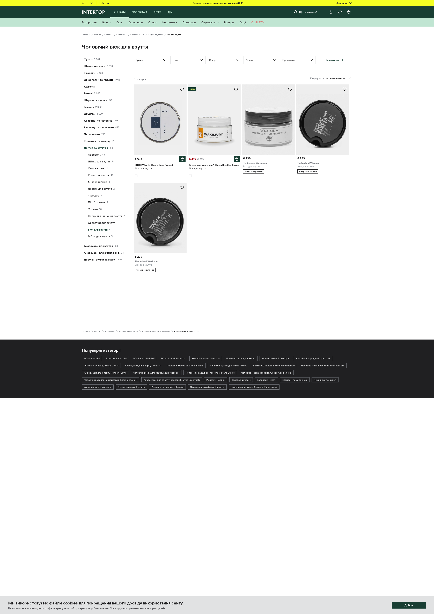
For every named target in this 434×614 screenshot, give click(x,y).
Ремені (88, 93)
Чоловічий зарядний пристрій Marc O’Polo (210, 373)
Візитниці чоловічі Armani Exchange (274, 365)
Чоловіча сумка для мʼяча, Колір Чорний (156, 373)
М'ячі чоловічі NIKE (144, 358)
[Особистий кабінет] (331, 12)
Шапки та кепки (94, 66)
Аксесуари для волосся (97, 387)
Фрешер (93, 195)
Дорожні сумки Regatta (131, 387)
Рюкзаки (89, 73)
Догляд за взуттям (154, 35)
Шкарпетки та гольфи (98, 79)
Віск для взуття (98, 229)
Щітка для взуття (99, 161)
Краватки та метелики (99, 120)
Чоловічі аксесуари (128, 331)
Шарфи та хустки (95, 100)
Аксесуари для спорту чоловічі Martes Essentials (172, 380)
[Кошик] (348, 12)
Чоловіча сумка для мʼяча (240, 358)
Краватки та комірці (97, 141)
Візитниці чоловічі (116, 358)
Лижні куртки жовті (325, 380)
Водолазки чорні (241, 380)
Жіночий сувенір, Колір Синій (101, 365)
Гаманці (89, 107)
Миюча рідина (97, 181)
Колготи (89, 86)
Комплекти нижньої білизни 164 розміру (254, 387)
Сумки (88, 59)
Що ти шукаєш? (308, 12)
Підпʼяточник (97, 202)
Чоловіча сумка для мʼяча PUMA (228, 365)
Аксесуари (135, 35)
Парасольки (92, 134)
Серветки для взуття (101, 222)
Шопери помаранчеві (294, 380)
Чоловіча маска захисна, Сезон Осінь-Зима (266, 373)
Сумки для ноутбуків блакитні (207, 387)
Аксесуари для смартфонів (102, 252)
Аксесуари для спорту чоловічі (143, 365)
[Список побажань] (339, 12)
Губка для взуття (99, 236)
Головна (86, 35)
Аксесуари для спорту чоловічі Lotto (105, 373)
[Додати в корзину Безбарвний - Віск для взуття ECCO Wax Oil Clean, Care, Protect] (182, 159)
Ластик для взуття (100, 188)
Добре (408, 605)
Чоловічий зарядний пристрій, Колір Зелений (110, 380)
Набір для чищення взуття (105, 216)
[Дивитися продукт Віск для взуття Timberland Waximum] (268, 119)
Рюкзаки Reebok (215, 380)
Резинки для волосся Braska (167, 387)
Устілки (93, 209)
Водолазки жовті (266, 380)
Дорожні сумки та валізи (100, 259)
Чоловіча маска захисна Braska (185, 365)
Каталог (108, 35)
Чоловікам (121, 35)
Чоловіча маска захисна (206, 358)
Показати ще (332, 60)
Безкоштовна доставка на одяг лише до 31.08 (218, 3)
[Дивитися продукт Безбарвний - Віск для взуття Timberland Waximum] (160, 218)
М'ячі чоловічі (92, 358)
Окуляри (89, 113)
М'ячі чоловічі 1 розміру (275, 358)
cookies (70, 603)
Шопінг (97, 35)
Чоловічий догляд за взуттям (155, 331)
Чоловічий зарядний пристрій (312, 358)
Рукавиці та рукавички (99, 127)
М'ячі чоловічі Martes (173, 358)
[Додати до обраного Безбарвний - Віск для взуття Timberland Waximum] (181, 187)
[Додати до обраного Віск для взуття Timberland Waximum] (290, 89)
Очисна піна (96, 168)
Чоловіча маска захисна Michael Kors (322, 365)
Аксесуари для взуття (98, 246)
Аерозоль (94, 154)
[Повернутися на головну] (93, 12)
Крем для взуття (98, 175)
